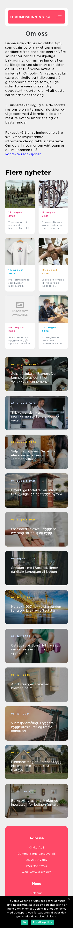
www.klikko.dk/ (40, 872)
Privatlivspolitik (42, 922)
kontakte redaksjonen (23, 154)
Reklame (36, 893)
